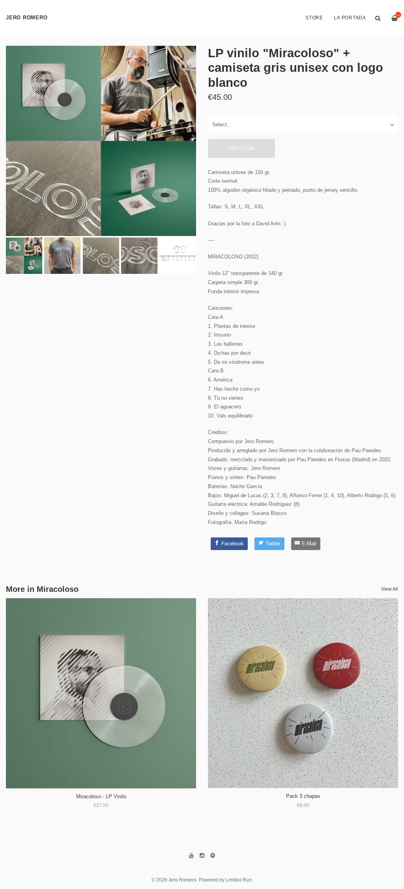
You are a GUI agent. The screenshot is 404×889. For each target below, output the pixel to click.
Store (314, 17)
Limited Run (239, 879)
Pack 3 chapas (303, 796)
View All (389, 589)
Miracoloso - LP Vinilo (101, 796)
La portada (350, 17)
